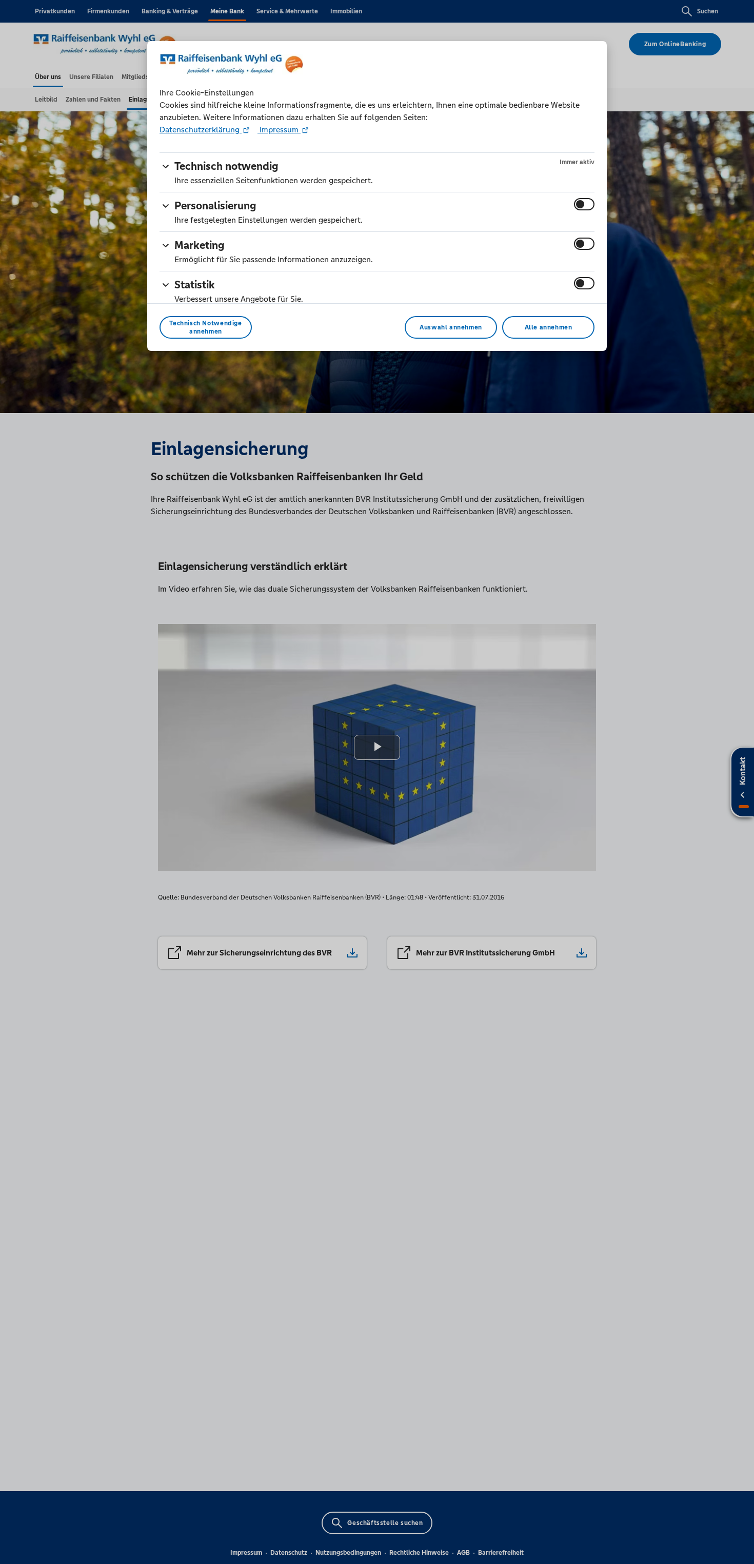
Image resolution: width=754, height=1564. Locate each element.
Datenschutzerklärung (201, 129)
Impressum (279, 129)
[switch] (584, 204)
